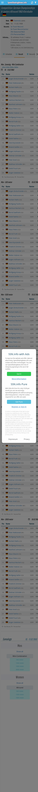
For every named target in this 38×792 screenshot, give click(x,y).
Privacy (27, 439)
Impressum (13, 439)
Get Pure (19, 402)
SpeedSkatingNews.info (17, 2)
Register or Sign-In (19, 407)
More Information (19, 379)
